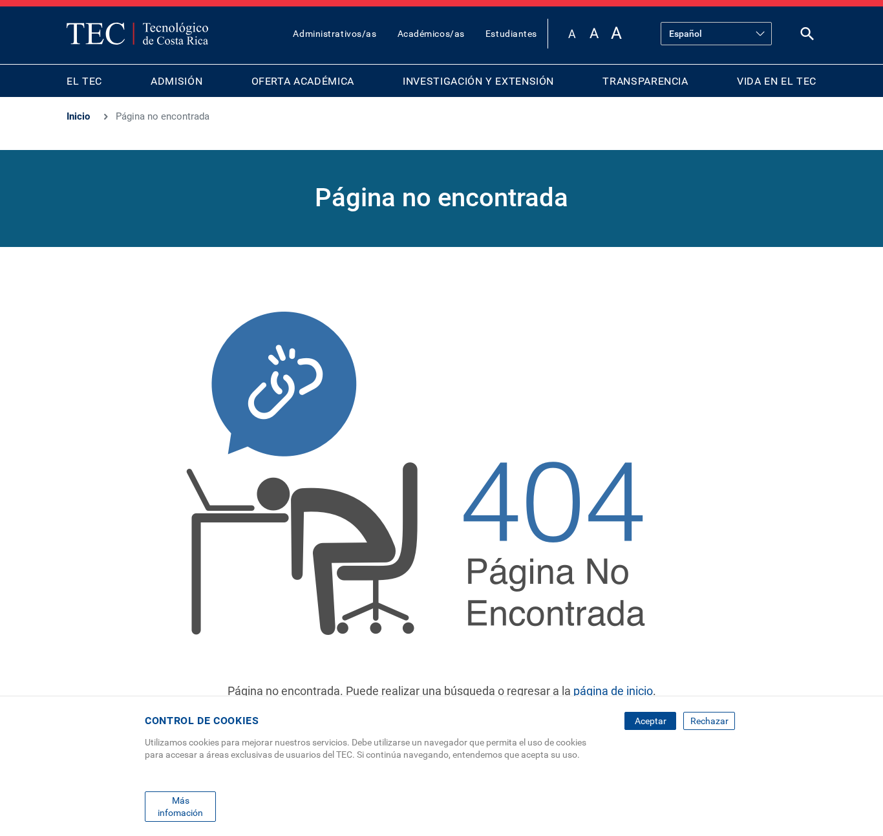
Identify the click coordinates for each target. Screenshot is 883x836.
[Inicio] (137, 34)
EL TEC (84, 81)
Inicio (78, 116)
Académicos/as (431, 33)
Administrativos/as (334, 33)
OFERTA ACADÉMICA (302, 81)
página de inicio (613, 691)
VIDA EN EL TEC (776, 81)
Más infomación (180, 806)
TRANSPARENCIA (645, 81)
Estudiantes (511, 33)
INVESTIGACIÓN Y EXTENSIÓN (478, 81)
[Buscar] (807, 36)
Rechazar (709, 721)
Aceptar (650, 721)
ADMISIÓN (176, 81)
